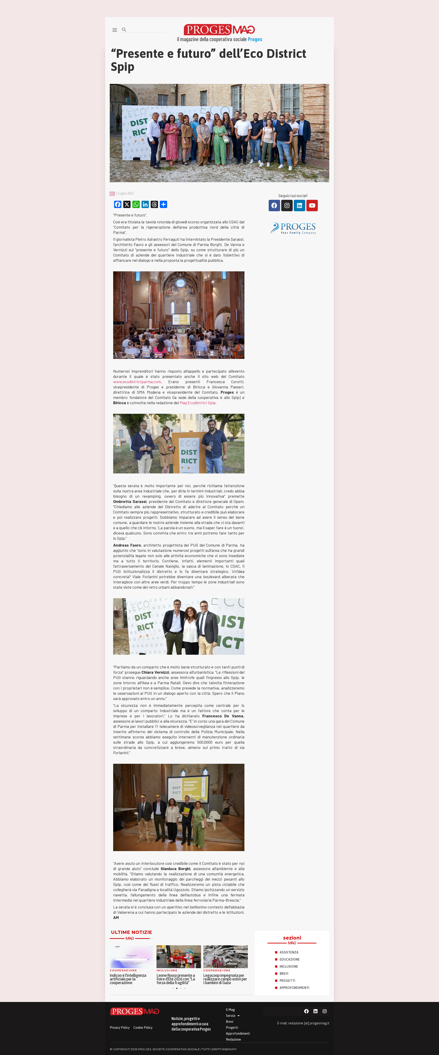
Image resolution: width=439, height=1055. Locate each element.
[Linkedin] (299, 205)
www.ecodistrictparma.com (137, 381)
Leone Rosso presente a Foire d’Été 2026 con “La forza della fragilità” (176, 979)
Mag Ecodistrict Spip (198, 402)
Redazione (233, 1039)
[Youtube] (312, 205)
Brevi (229, 1021)
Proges (255, 39)
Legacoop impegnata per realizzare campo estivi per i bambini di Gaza (225, 979)
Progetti (232, 1027)
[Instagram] (287, 205)
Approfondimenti (238, 1033)
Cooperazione (123, 970)
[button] (173, 988)
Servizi (230, 1016)
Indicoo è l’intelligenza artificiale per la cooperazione (128, 979)
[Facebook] (274, 205)
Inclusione (167, 970)
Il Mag (230, 1010)
